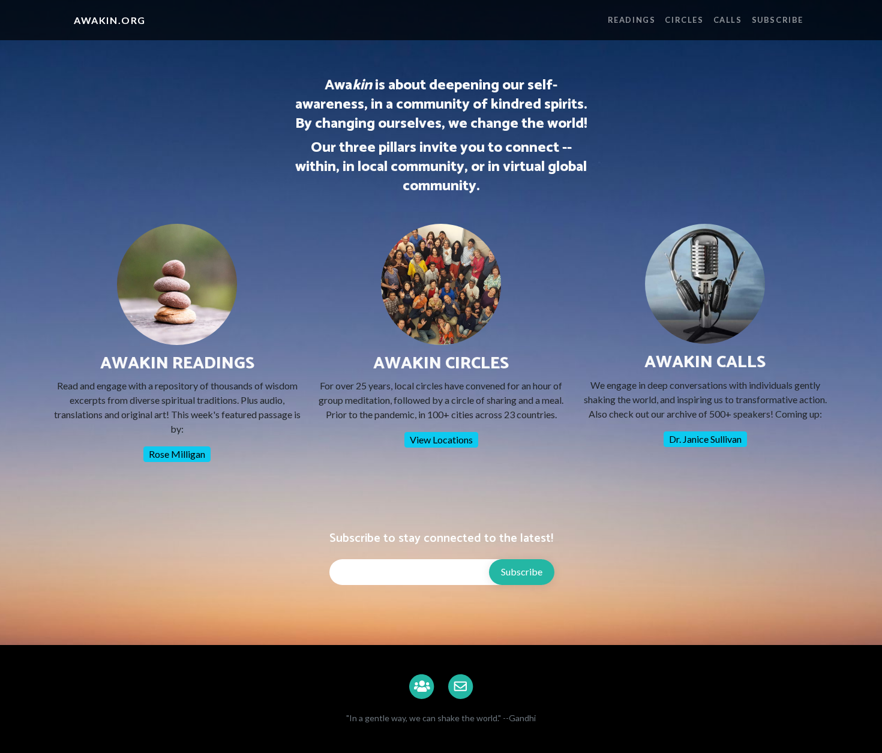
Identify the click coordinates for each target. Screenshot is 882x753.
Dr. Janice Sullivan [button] (705, 439)
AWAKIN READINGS (177, 363)
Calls (727, 20)
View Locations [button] (441, 439)
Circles (684, 20)
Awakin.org (110, 20)
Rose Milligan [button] (177, 454)
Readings (632, 20)
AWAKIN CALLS (705, 362)
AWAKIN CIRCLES (441, 363)
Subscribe (777, 20)
